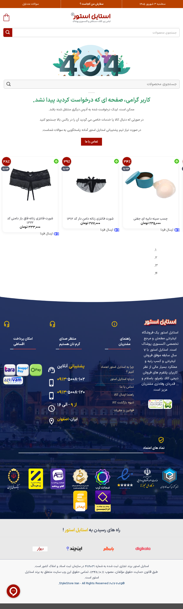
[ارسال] (7, 32)
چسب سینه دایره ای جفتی (150, 219)
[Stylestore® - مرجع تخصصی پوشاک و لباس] (91, 17)
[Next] (165, 263)
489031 (90, 566)
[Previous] (177, 263)
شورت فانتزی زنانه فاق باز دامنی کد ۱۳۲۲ (30, 221)
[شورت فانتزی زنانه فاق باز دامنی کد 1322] (30, 184)
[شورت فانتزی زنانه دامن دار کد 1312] (90, 184)
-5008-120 (71, 392)
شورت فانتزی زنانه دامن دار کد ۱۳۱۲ (90, 219)
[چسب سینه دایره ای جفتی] (150, 184)
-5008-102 (71, 379)
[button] (6, 17)
